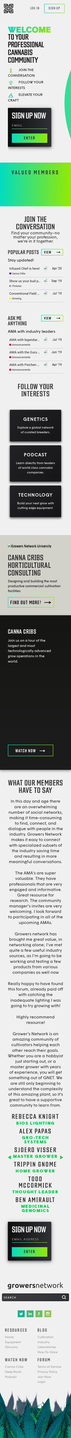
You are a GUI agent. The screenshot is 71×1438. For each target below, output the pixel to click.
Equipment (13, 1342)
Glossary (11, 1347)
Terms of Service (49, 1366)
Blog (42, 1330)
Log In (35, 8)
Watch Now (16, 1360)
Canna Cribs (14, 1366)
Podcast (11, 1376)
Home (9, 1337)
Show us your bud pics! (26, 281)
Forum (44, 1360)
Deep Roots (13, 1371)
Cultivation (45, 1337)
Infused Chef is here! (24, 268)
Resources (16, 1330)
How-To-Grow (47, 1352)
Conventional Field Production (31, 293)
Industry (43, 1342)
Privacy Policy (47, 1371)
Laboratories (46, 1347)
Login (41, 1381)
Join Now (44, 1376)
